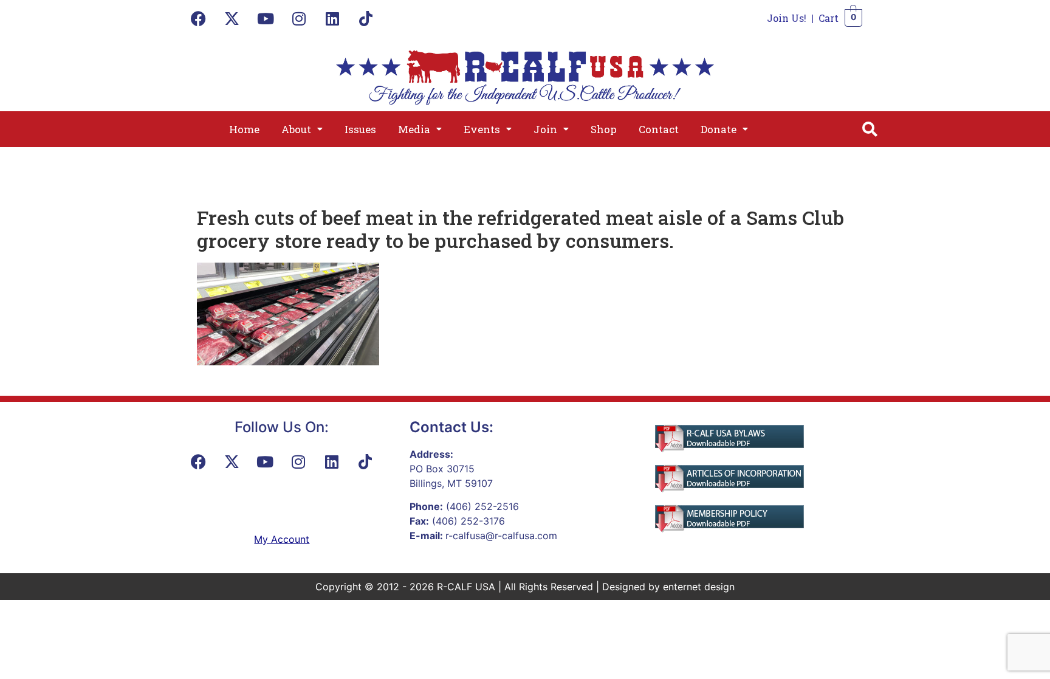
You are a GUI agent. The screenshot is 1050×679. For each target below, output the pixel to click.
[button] (302, 129)
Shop (604, 129)
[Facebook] (199, 18)
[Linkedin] (332, 18)
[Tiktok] (366, 18)
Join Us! (786, 18)
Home (244, 129)
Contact (659, 129)
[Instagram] (299, 18)
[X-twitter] (232, 18)
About (296, 129)
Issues (360, 129)
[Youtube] (265, 18)
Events (482, 129)
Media (414, 129)
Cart (828, 18)
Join (545, 129)
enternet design (699, 587)
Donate (718, 129)
